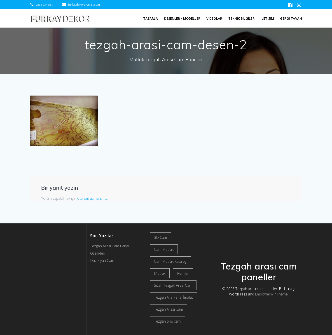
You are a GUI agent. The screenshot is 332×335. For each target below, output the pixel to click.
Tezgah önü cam (167, 321)
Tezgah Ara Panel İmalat (173, 297)
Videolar (214, 18)
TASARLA (150, 18)
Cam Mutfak (163, 249)
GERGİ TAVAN (291, 18)
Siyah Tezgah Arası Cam (173, 285)
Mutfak (159, 273)
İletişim (267, 18)
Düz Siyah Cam (102, 260)
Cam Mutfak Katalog (170, 261)
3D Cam (160, 237)
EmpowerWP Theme (271, 294)
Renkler (183, 273)
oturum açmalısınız (92, 198)
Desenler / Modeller (182, 18)
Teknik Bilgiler (241, 18)
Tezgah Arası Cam (168, 309)
